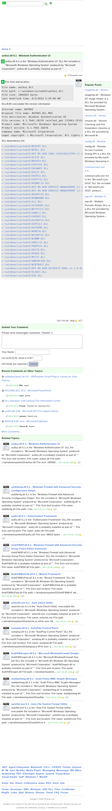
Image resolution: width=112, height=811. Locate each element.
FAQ (56, 792)
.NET (4, 767)
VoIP (21, 777)
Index (41, 783)
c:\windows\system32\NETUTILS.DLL (26, 209)
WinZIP (43, 777)
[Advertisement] (42, 27)
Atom (56, 783)
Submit (33, 364)
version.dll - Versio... (96, 115)
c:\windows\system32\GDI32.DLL (23, 172)
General (76, 767)
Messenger (62, 770)
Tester (5, 789)
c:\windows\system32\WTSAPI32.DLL (26, 235)
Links (14, 792)
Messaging (48, 770)
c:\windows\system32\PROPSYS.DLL (25, 246)
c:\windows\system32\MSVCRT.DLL (24, 146)
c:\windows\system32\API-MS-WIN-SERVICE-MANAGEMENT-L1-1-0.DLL (47, 187)
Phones (40, 792)
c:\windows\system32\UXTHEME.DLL (25, 227)
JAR (44, 789)
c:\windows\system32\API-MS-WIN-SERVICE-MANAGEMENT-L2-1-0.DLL (47, 190)
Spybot (40, 774)
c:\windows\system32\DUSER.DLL (23, 253)
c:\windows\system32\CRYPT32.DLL (25, 179)
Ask (62, 783)
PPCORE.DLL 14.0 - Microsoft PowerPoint (28, 390)
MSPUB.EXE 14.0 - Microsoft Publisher (26, 421)
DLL (50, 789)
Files (57, 789)
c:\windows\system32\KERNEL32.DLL (26, 183)
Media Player (33, 770)
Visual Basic (63, 774)
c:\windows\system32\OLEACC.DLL (24, 272)
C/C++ (47, 767)
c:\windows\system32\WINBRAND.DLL (26, 198)
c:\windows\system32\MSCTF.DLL (23, 257)
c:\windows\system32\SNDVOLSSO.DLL (26, 261)
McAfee (20, 770)
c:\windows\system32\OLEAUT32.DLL (26, 220)
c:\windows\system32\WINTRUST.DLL (26, 264)
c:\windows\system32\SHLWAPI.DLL (25, 168)
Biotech (29, 792)
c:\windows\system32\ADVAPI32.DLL (26, 194)
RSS (48, 783)
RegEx (5, 792)
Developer (16, 789)
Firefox (67, 767)
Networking (8, 774)
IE (3, 770)
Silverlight (29, 774)
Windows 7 (31, 777)
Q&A (21, 792)
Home (5, 49)
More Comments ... (12, 432)
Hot (12, 783)
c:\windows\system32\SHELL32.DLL (25, 242)
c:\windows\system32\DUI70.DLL (23, 249)
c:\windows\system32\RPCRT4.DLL (24, 161)
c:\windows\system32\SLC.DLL (22, 201)
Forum (64, 792)
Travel (49, 792)
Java (12, 770)
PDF (18, 774)
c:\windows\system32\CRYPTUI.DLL (25, 164)
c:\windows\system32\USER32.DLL (24, 176)
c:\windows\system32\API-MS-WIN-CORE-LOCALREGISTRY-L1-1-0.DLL (47, 153)
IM (6, 770)
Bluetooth (36, 767)
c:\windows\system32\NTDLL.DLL (23, 150)
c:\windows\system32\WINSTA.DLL (24, 231)
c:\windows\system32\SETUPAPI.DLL (26, 205)
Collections (30, 783)
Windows (35, 789)
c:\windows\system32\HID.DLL (22, 275)
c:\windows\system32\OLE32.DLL (23, 157)
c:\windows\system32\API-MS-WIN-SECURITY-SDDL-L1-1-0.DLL (43, 268)
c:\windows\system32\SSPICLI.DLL (25, 224)
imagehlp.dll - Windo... (97, 90)
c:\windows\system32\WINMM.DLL (23, 238)
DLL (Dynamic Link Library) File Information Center (33, 401)
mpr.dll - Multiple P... (96, 196)
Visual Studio (9, 777)
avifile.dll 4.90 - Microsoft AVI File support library (31, 411)
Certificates (68, 789)
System (50, 774)
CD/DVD (56, 767)
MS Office (76, 770)
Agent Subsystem (19, 767)
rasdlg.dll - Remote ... (97, 141)
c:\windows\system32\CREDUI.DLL (24, 216)
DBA (26, 789)
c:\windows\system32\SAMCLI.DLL (24, 213)
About (18, 783)
